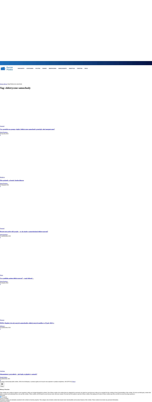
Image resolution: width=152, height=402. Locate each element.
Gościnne (2, 371)
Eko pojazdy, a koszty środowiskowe (12, 180)
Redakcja (2, 177)
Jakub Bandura (4, 132)
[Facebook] (72, 63)
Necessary (4, 397)
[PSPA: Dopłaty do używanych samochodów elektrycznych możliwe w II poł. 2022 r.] (30, 318)
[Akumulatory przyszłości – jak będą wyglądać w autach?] (30, 369)
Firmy (1, 275)
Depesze (2, 320)
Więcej (73, 381)
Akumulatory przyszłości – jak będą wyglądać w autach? (18, 374)
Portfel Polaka (3, 377)
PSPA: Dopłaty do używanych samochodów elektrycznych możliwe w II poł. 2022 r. (27, 323)
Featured (2, 126)
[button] (69, 63)
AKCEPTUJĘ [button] (68, 381)
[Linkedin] (78, 63)
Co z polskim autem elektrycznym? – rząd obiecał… (17, 278)
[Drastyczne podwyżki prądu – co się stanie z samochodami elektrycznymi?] (30, 227)
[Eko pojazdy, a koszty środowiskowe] (30, 176)
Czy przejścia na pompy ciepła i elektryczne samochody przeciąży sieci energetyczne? (27, 129)
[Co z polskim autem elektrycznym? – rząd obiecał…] (30, 274)
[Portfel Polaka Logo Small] (7, 68)
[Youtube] (83, 63)
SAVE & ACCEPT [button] (5, 401)
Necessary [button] (2, 395)
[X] (80, 63)
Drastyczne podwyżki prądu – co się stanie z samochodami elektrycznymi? (24, 231)
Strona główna (3, 84)
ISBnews (2, 326)
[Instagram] (75, 63)
